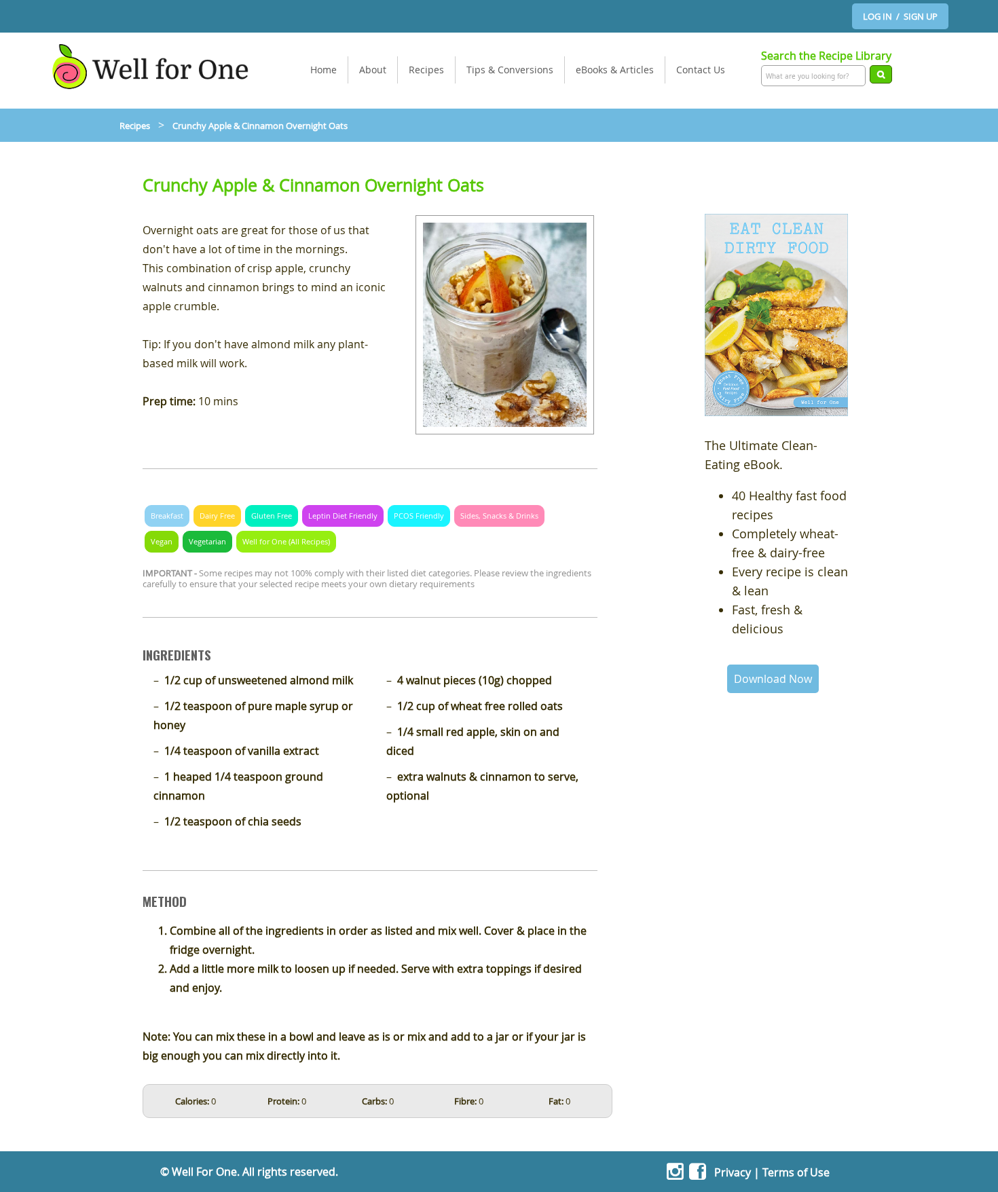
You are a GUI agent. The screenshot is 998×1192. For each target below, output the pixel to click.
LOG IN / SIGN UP (900, 16)
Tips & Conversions (509, 69)
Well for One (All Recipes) (286, 541)
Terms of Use (796, 1172)
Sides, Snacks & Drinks (499, 515)
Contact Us (700, 69)
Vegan (161, 541)
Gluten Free (271, 515)
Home (323, 69)
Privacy (732, 1172)
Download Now (773, 678)
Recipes (426, 69)
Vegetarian (207, 541)
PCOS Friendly (419, 515)
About (372, 69)
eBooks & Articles (615, 69)
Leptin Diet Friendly (342, 515)
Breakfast (167, 515)
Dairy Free (217, 515)
